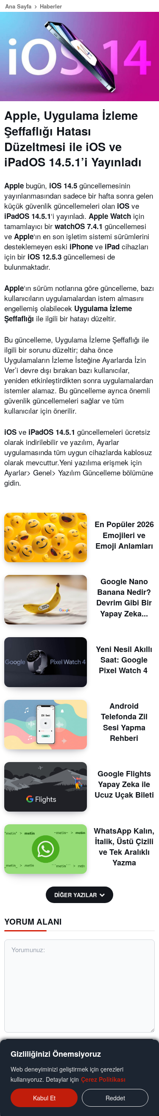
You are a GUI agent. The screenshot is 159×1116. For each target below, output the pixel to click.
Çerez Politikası (103, 1079)
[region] (79, 1078)
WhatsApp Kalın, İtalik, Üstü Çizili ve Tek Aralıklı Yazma (124, 846)
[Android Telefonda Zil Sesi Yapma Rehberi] (45, 724)
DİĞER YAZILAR (75, 895)
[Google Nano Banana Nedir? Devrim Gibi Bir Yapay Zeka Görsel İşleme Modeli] (45, 599)
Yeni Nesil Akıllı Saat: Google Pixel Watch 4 (124, 660)
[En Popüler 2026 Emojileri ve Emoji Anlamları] (45, 537)
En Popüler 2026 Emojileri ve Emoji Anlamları (124, 535)
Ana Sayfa (18, 6)
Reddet (115, 1098)
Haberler (51, 6)
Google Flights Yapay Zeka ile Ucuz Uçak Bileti (124, 784)
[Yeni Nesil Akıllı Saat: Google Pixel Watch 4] (45, 662)
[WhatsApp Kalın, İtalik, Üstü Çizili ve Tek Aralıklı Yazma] (45, 849)
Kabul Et (44, 1098)
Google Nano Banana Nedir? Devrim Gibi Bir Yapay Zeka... (124, 597)
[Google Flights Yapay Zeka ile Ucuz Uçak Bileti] (45, 787)
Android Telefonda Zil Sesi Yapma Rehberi (124, 721)
